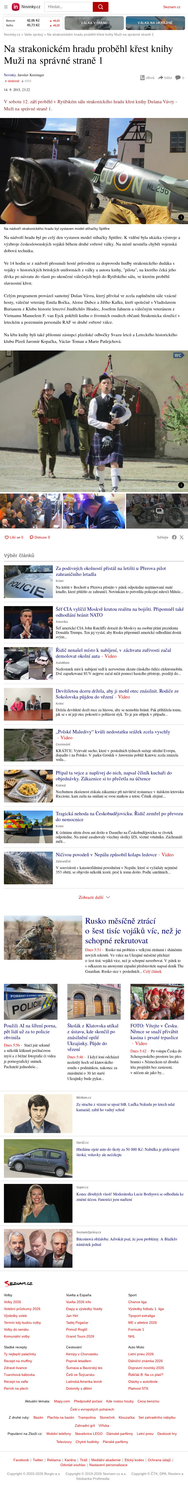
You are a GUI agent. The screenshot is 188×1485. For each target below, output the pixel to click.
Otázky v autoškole (143, 1381)
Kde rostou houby (120, 1401)
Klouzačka (127, 1417)
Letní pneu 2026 (141, 1354)
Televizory (64, 1442)
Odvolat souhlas (72, 1465)
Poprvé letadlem (78, 1361)
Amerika (62, 622)
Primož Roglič (76, 1329)
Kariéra (70, 1460)
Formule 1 (136, 1329)
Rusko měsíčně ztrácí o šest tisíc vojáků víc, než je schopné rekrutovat (133, 930)
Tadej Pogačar (77, 1323)
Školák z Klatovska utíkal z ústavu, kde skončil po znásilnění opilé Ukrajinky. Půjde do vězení (92, 1037)
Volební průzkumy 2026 (22, 1309)
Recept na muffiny (18, 1361)
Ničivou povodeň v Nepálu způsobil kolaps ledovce (106, 854)
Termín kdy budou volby (22, 1323)
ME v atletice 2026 (142, 1323)
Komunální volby (17, 1336)
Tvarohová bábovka (19, 1375)
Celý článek (152, 971)
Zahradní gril (85, 1425)
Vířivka (104, 1425)
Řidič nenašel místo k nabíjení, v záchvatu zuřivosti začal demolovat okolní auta (113, 653)
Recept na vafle (16, 1381)
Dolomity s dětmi (79, 1388)
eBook (150, 77)
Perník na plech (16, 1388)
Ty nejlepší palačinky (20, 1354)
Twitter (38, 1460)
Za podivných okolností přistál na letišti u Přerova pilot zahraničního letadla (111, 571)
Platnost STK (138, 1388)
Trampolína (87, 1417)
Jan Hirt (72, 1316)
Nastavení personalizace (108, 1465)
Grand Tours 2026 (80, 1336)
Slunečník (107, 1417)
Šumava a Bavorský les (84, 1368)
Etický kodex (134, 1460)
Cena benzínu (148, 1401)
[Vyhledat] (100, 7)
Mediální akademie (106, 1460)
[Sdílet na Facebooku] (174, 537)
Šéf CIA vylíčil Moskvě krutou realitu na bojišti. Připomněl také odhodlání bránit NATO (120, 612)
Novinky (10, 75)
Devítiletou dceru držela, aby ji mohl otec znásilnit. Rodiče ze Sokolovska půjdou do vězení (117, 693)
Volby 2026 (12, 1302)
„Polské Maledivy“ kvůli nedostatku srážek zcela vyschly (113, 731)
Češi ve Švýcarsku (80, 1375)
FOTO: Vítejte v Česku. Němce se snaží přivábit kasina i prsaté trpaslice (154, 1031)
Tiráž (83, 1460)
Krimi (59, 581)
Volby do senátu (16, 1329)
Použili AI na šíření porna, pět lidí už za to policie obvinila (30, 1031)
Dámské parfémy (119, 1434)
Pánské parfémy (115, 1442)
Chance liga (137, 1302)
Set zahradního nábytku (157, 1417)
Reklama (54, 1460)
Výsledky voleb (15, 1316)
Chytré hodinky (87, 1442)
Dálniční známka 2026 (145, 1361)
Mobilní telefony (59, 1434)
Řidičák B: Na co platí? (145, 1375)
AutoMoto (62, 663)
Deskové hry (167, 1434)
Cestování (63, 744)
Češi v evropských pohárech (92, 1409)
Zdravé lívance (15, 1368)
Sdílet (168, 77)
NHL (131, 1336)
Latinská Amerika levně (84, 1381)
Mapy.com (62, 1401)
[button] (94, 171)
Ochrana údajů (159, 1460)
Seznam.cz (171, 7)
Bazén (38, 1417)
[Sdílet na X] (181, 537)
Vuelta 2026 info (78, 1302)
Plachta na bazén (60, 1417)
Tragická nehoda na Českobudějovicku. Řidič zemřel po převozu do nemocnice (119, 816)
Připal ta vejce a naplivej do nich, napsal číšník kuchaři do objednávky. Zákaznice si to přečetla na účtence (114, 775)
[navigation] (6, 7)
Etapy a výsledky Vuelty (84, 1309)
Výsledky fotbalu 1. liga (146, 1309)
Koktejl (61, 785)
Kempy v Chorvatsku (82, 1354)
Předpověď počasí (88, 1401)
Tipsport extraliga (141, 1316)
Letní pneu (145, 1434)
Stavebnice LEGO (89, 1434)
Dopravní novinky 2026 (146, 1368)
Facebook (21, 1460)
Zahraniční (63, 861)
